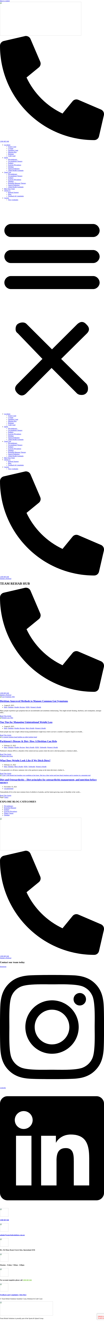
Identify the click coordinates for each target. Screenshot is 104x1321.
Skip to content (5, 1)
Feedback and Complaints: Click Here (13, 1295)
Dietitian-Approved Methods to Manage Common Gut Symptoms (34, 701)
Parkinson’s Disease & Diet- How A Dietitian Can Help (28, 741)
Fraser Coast (12, 147)
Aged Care (7, 172)
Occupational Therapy (15, 161)
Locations (7, 145)
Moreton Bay (12, 152)
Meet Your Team (9, 189)
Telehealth (43, 747)
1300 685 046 (4, 1220)
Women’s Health (35, 707)
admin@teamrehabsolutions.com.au (12, 1235)
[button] (52, 306)
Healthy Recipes (19, 707)
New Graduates (13, 200)
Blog (9, 194)
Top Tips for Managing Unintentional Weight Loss (26, 722)
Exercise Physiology (14, 165)
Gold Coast (11, 156)
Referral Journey (13, 192)
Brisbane (11, 154)
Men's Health (30, 728)
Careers (6, 198)
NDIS (6, 158)
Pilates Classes (8, 813)
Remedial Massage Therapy (17, 183)
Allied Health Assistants (15, 170)
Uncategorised (8, 788)
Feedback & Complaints (16, 196)
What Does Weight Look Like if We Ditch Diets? (25, 760)
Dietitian (11, 167)
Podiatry (11, 163)
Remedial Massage (10, 808)
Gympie (10, 148)
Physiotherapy (12, 159)
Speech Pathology (14, 168)
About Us (7, 190)
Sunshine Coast (13, 150)
